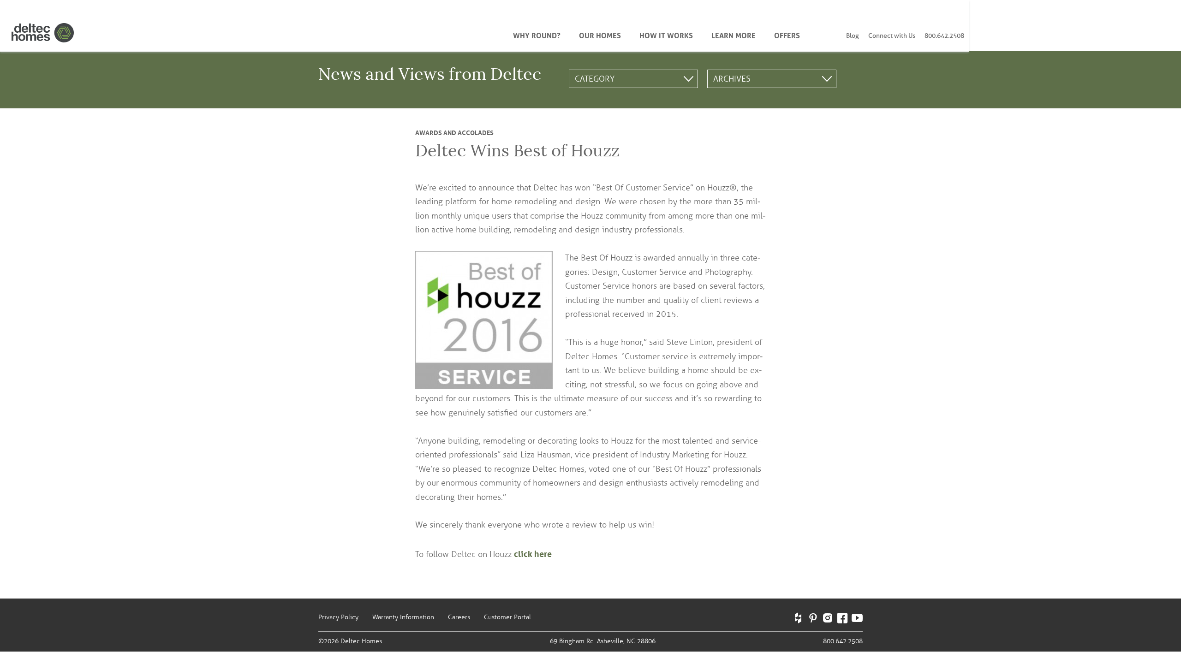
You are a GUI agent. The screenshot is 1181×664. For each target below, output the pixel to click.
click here (533, 552)
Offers (787, 35)
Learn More (733, 35)
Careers (459, 617)
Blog (852, 36)
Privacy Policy (338, 617)
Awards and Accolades (454, 132)
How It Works (666, 35)
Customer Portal (507, 617)
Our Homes (600, 35)
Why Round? (537, 35)
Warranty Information (403, 617)
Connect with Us (891, 36)
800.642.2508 (944, 36)
